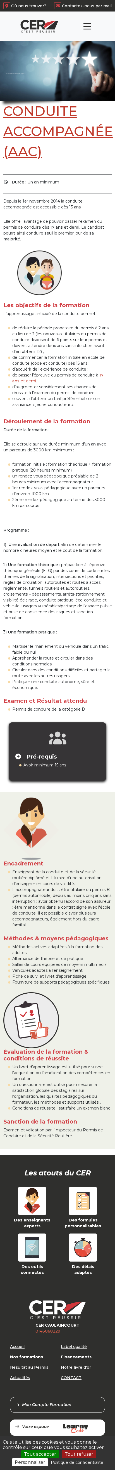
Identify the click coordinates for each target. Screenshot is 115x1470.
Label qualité (74, 1346)
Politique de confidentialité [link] (77, 1462)
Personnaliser (30, 1462)
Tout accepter (40, 1454)
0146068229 (47, 1331)
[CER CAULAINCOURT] (39, 26)
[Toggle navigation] (87, 26)
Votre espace (35, 1426)
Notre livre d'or (76, 1367)
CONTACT (71, 1377)
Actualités (20, 1377)
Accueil (17, 1346)
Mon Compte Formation (46, 1404)
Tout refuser (79, 1454)
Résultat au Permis (29, 1367)
